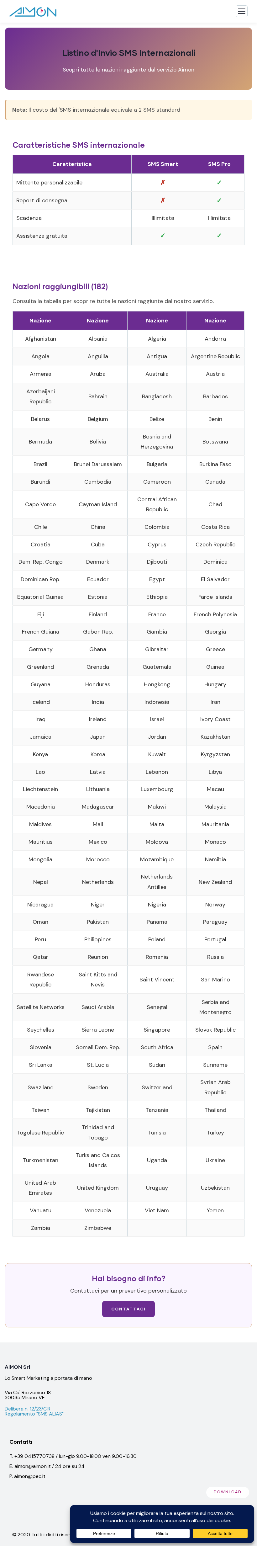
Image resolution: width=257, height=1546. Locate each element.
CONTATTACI (128, 1308)
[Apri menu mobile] (242, 13)
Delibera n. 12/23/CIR (27, 1408)
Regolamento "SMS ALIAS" (34, 1414)
